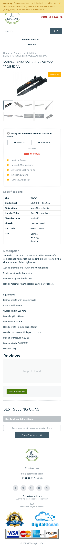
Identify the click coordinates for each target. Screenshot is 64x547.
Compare (45, 142)
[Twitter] (23, 488)
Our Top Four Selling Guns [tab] (19, 418)
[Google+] (31, 488)
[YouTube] (39, 488)
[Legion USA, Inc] (12, 17)
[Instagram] (47, 488)
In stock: (32, 148)
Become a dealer (30, 39)
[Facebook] (15, 488)
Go (56, 31)
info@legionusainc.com (32, 473)
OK (46, 9)
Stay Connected (30, 435)
